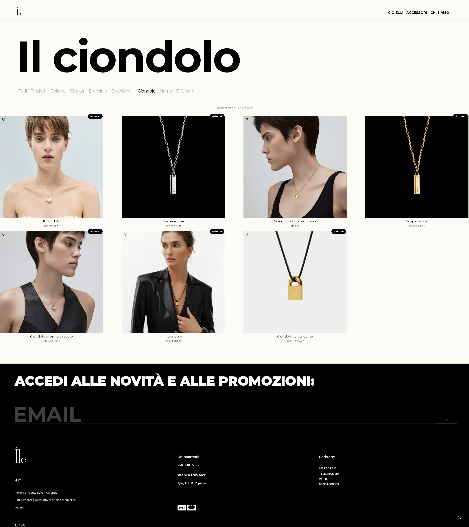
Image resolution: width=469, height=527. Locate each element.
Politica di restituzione (29, 492)
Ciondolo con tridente (295, 336)
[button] (3, 119)
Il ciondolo (51, 221)
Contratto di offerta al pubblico (55, 500)
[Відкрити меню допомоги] (459, 517)
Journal (19, 507)
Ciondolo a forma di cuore (295, 221)
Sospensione (173, 221)
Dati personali (23, 500)
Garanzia (51, 492)
